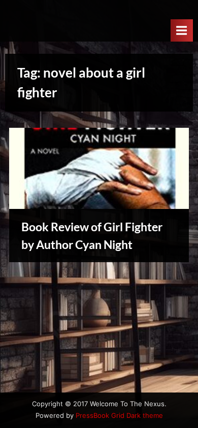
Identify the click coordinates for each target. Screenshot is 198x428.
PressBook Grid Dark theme (119, 415)
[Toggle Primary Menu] (182, 30)
